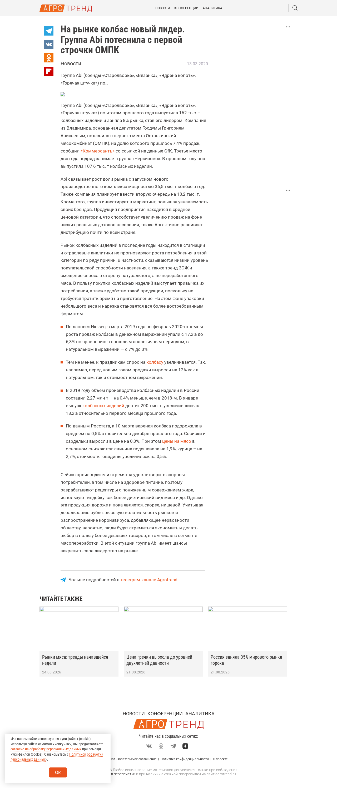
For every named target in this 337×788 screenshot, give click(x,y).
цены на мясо (176, 441)
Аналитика (212, 8)
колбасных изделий (103, 405)
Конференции (186, 8)
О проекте (220, 759)
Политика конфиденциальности (185, 759)
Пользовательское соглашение (133, 759)
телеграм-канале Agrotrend (149, 579)
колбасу (154, 362)
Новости (162, 8)
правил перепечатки (117, 774)
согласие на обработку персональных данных (46, 749)
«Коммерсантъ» (98, 151)
